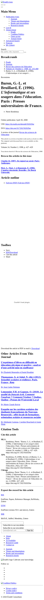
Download (35, 348)
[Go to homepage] (7, 2)
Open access (15, 36)
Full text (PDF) (12, 183)
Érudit (13, 32)
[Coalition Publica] (8, 583)
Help (8, 538)
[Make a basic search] (2, 4)
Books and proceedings (20, 23)
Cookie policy (11, 591)
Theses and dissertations (20, 21)
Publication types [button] (12, 17)
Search (3, 49)
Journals (14, 19)
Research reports (17, 25)
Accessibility (11, 540)
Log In (8, 28)
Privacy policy (11, 588)
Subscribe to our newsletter (13, 528)
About (13, 30)
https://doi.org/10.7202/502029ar (18, 128)
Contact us (10, 545)
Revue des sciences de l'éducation (19, 67)
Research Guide (12, 543)
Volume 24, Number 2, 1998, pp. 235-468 (22, 69)
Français (9, 43)
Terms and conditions (14, 593)
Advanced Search (13, 41)
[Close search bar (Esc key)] (4, 4)
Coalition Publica (17, 34)
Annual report (16, 39)
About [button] (8, 30)
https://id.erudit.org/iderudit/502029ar (19, 124)
